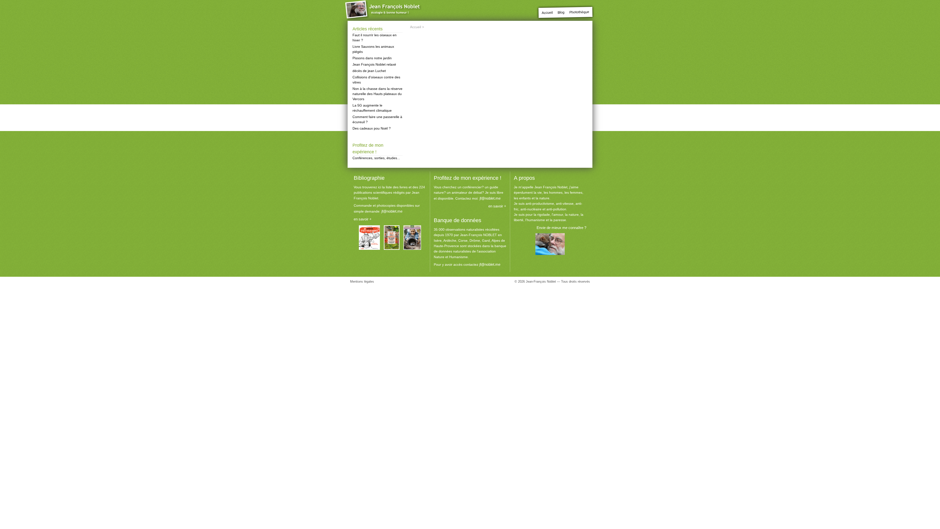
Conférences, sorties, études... (376, 158)
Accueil (547, 13)
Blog (561, 12)
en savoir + (363, 219)
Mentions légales (362, 281)
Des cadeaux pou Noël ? (371, 128)
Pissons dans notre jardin (372, 58)
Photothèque (579, 12)
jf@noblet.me (391, 211)
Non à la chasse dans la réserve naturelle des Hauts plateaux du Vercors (377, 94)
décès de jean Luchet (369, 71)
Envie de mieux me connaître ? (561, 228)
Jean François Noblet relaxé (374, 64)
